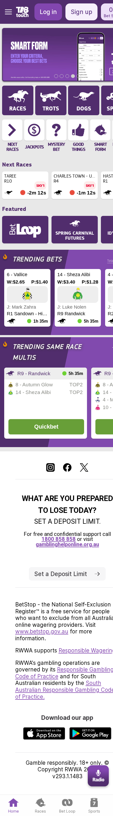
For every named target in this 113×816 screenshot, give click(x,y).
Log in (48, 11)
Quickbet (46, 426)
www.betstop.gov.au (41, 631)
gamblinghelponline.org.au (67, 544)
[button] (6, 11)
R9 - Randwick (33, 373)
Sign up (81, 11)
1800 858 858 (59, 539)
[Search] (24, 11)
